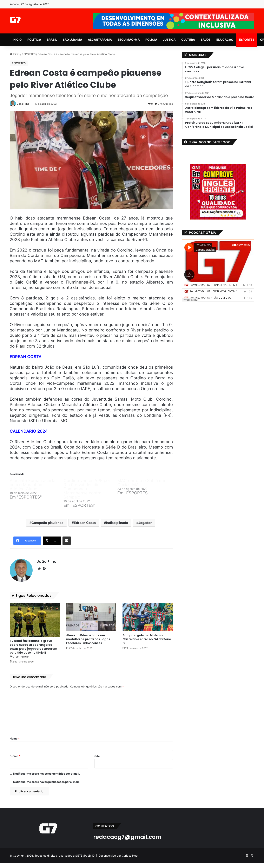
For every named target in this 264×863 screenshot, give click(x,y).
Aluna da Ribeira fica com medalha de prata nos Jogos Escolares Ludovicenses (88, 639)
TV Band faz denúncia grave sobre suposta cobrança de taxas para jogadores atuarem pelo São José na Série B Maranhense (33, 649)
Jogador (145, 523)
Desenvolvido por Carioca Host (118, 855)
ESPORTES (246, 39)
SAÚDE (206, 39)
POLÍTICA (34, 39)
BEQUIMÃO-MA (129, 39)
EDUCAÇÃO (224, 39)
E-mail (15, 756)
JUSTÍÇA (169, 39)
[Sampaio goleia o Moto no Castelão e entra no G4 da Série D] (148, 617)
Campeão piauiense (48, 523)
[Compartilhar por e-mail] (66, 541)
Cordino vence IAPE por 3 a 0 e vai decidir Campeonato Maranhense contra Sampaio (87, 489)
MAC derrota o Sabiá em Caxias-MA (141, 482)
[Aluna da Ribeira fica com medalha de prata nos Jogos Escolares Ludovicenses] (91, 617)
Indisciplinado (117, 523)
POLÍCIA (151, 39)
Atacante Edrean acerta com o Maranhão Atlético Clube (32, 484)
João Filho (23, 103)
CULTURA (188, 39)
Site (97, 756)
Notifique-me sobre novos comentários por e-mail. (46, 773)
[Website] (39, 568)
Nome (15, 738)
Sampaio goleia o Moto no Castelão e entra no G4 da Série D (147, 639)
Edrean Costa (85, 523)
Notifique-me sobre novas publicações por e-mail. (46, 781)
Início (16, 54)
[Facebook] (44, 568)
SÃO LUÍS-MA (72, 39)
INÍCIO (17, 39)
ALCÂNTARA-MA (100, 39)
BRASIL (52, 39)
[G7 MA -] (15, 20)
